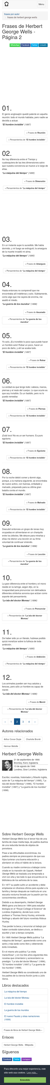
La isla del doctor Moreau (16, 997)
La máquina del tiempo (15, 991)
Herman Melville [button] (11, 746)
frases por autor (11, 14)
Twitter (34, 45)
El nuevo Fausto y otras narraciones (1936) (22, 1018)
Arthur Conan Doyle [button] (12, 739)
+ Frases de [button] (35, 132)
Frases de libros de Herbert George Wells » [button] (23, 1030)
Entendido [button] (25, 1080)
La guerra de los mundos (16, 1010)
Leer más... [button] (32, 1072)
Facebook (25, 45)
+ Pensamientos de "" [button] (26, 139)
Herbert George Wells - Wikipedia (18, 1044)
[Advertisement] (25, 75)
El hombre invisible (13, 1003)
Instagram (26, 1059)
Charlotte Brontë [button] (33, 739)
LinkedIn (43, 45)
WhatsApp (15, 45)
